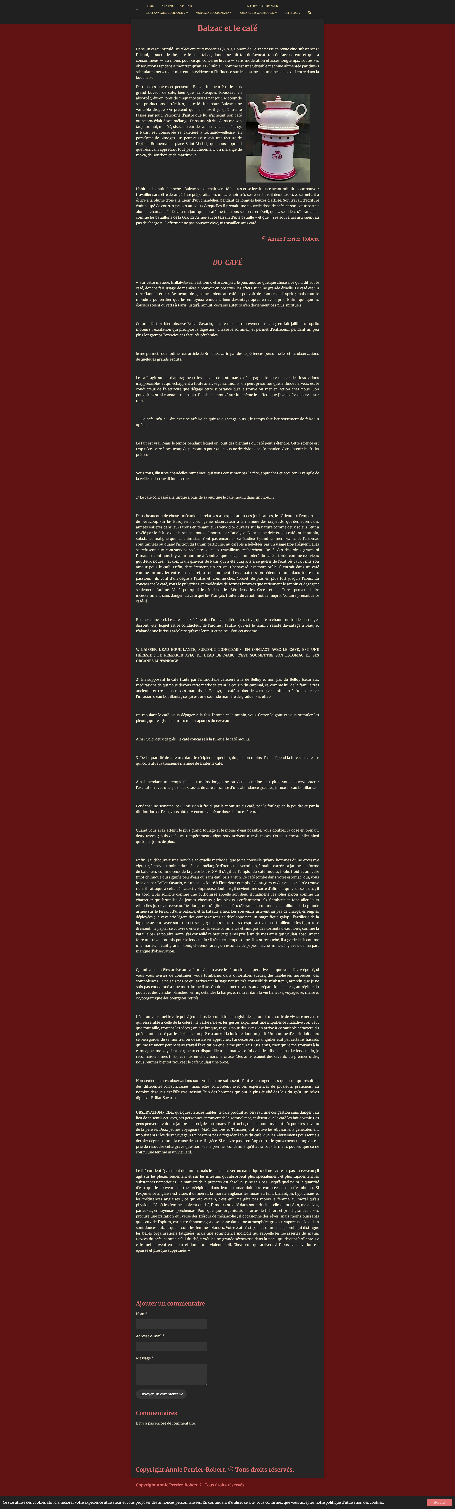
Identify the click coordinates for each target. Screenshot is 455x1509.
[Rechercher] (309, 12)
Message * (145, 1358)
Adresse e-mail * (150, 1336)
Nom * (142, 1314)
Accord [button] (439, 1502)
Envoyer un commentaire (161, 1394)
